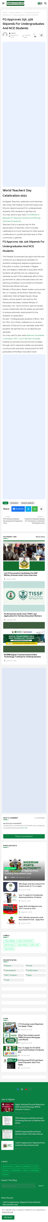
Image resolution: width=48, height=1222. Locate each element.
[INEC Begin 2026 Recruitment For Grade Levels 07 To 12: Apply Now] (10, 887)
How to (5, 1174)
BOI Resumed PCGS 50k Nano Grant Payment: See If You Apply (30, 1062)
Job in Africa (9, 949)
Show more (40, 537)
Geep (25, 1170)
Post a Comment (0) (24, 836)
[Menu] (3, 3)
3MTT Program (11, 975)
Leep (7, 980)
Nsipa (29, 975)
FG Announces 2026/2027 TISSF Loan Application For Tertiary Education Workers (23, 615)
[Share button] (41, 509)
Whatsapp (35, 509)
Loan (35, 1166)
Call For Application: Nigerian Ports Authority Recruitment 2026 (30, 1144)
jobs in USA (35, 945)
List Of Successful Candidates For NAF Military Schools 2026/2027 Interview (21, 574)
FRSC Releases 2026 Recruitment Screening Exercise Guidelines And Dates (29, 1120)
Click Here (24, 828)
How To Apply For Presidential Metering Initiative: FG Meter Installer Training (31, 897)
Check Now (6, 1212)
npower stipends (15, 12)
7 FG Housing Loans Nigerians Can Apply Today (30, 1025)
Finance (5, 1170)
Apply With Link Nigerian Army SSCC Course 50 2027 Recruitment (30, 908)
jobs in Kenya (9, 945)
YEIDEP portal (32, 970)
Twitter (28, 509)
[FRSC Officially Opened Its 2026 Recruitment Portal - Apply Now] (10, 920)
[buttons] (17, 1089)
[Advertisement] (24, 114)
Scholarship (16, 1170)
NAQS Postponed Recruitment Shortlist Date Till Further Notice (29, 1133)
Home (5, 12)
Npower (8, 966)
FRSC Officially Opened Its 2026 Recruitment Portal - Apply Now (31, 919)
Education (14, 503)
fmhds (29, 966)
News (18, 1166)
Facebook (20, 509)
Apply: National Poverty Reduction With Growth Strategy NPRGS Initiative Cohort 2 (29, 1107)
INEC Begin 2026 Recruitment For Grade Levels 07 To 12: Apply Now (32, 886)
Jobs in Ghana (22, 945)
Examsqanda (10, 970)
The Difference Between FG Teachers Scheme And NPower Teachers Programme (22, 218)
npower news (7, 1166)
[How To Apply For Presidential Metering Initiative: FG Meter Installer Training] (10, 898)
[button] (40, 3)
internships (35, 1170)
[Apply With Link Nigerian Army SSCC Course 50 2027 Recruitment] (10, 909)
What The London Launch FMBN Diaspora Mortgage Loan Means (29, 1037)
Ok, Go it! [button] (8, 1217)
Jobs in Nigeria (10, 941)
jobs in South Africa (25, 941)
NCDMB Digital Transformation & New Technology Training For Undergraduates (22, 656)
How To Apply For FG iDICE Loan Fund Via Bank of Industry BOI (31, 1050)
